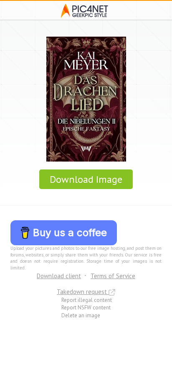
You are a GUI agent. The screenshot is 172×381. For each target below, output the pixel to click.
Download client (59, 276)
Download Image (86, 179)
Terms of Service (113, 276)
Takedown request (83, 292)
